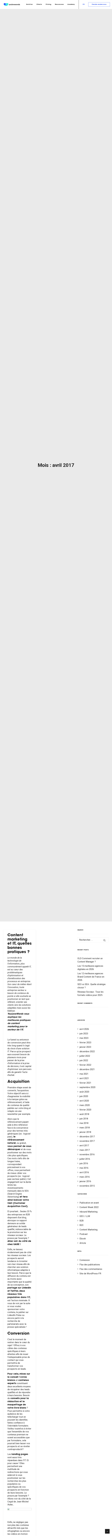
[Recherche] (92, 939)
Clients (39, 4)
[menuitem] (29, 4)
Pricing (48, 4)
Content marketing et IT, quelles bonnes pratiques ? (19, 943)
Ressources (59, 4)
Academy (71, 4)
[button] (104, 940)
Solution (29, 4)
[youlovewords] (12, 4)
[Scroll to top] (107, 1531)
